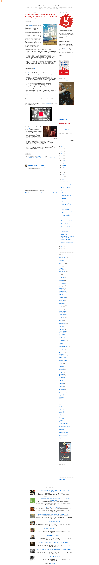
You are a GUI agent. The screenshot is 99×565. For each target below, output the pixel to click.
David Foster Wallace (63, 302)
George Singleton (62, 311)
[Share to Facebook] (29, 154)
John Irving (61, 335)
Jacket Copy (61, 409)
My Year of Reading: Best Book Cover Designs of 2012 (67, 240)
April (63, 174)
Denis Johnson (62, 326)
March (63, 176)
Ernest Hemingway (62, 283)
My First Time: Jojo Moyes (66, 233)
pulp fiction (61, 362)
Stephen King (61, 280)
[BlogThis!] (27, 154)
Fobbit (60, 265)
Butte (60, 274)
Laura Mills (30, 165)
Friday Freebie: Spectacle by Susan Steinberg (66, 224)
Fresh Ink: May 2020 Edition (65, 80)
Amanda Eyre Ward (62, 385)
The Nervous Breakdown (63, 432)
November (64, 162)
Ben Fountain (61, 332)
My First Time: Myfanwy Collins (53, 556)
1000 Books (61, 383)
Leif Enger (61, 395)
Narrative (61, 420)
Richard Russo (62, 349)
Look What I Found (62, 355)
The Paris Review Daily (63, 434)
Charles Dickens (62, 269)
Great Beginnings (62, 291)
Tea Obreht (61, 368)
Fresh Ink (61, 268)
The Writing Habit (48, 157)
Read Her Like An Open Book (64, 424)
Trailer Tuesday (62, 263)
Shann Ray (61, 320)
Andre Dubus (61, 352)
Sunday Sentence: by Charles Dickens (53, 514)
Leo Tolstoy (61, 380)
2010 (62, 250)
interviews (61, 306)
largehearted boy (62, 414)
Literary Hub (61, 418)
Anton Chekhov (62, 375)
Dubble (60, 365)
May (63, 172)
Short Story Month (62, 294)
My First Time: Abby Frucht (53, 507)
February (63, 177)
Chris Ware (61, 363)
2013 (62, 158)
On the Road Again (64, 181)
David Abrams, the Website (64, 129)
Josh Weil (61, 343)
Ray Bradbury (61, 358)
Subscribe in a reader (63, 135)
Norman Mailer (62, 337)
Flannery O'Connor (62, 279)
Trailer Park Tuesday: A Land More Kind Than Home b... (66, 203)
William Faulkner (62, 325)
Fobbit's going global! (65, 218)
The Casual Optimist (63, 427)
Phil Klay (61, 398)
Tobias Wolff (61, 369)
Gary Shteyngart (62, 377)
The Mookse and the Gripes (64, 431)
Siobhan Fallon (62, 329)
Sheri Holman (61, 374)
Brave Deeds (61, 309)
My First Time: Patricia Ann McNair (53, 528)
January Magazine (62, 411)
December (64, 160)
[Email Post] (46, 156)
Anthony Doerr (62, 308)
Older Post (55, 192)
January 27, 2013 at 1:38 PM (38, 165)
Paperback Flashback (63, 391)
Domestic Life (61, 277)
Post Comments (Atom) (34, 194)
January (63, 179)
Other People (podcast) (63, 423)
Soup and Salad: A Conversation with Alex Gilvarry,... (67, 208)
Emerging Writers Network (64, 408)
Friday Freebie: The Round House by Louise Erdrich (67, 237)
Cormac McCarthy (62, 340)
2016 (62, 153)
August (63, 167)
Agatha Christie (62, 299)
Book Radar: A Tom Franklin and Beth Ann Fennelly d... (67, 194)
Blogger (52, 563)
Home (41, 192)
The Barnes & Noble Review (64, 426)
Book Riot (61, 406)
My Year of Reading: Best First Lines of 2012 (67, 243)
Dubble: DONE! (64, 234)
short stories (61, 260)
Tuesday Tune (61, 300)
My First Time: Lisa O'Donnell (66, 217)
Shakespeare (61, 351)
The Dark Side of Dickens (53, 535)
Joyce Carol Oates (62, 297)
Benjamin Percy (62, 288)
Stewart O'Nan (61, 322)
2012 (62, 246)
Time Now (61, 437)
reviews (60, 262)
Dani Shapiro (61, 386)
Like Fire (60, 417)
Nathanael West (62, 389)
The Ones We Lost (64, 182)
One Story (61, 421)
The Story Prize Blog (63, 435)
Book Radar (61, 354)
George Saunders (62, 371)
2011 (62, 248)
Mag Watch (61, 372)
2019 (62, 148)
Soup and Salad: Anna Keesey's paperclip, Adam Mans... (67, 191)
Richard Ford (61, 285)
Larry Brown (61, 378)
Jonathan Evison (62, 317)
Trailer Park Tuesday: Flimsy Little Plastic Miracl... (67, 230)
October (63, 163)
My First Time (61, 259)
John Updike (61, 312)
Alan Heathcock (62, 305)
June (63, 170)
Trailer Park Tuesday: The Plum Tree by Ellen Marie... (67, 214)
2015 (62, 155)
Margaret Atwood (62, 357)
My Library (61, 289)
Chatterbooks (61, 397)
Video (54, 157)
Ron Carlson (61, 338)
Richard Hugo (61, 394)
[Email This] (25, 154)
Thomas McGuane (62, 323)
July (62, 169)
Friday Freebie (61, 256)
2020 (62, 146)
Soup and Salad (40, 157)
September (64, 165)
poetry (60, 266)
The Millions (61, 429)
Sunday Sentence (62, 257)
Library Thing (61, 415)
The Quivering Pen (49, 6)
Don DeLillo (61, 328)
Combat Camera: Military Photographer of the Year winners (54, 549)
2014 (62, 157)
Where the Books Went (53, 521)
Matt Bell (61, 388)
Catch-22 (61, 295)
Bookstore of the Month (63, 346)
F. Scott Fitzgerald (62, 292)
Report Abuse (62, 479)
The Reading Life (62, 276)
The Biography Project (63, 360)
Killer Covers (61, 412)
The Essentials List (62, 392)
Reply (29, 170)
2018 (62, 150)
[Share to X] (28, 154)
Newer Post (27, 192)
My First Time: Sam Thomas (66, 206)
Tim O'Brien (61, 303)
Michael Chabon (62, 342)
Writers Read (61, 438)
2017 (62, 151)
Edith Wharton (62, 334)
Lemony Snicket (62, 345)
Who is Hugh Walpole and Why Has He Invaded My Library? (54, 542)
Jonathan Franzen (33, 157)
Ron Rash (61, 348)
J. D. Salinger (61, 366)
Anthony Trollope (62, 331)
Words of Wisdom (62, 319)
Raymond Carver (62, 282)
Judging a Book (62, 315)
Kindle (60, 286)
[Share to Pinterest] (30, 154)
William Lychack (62, 381)
